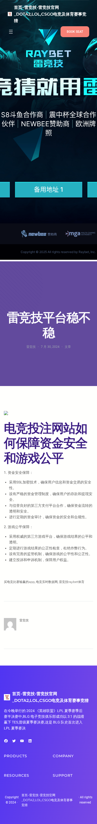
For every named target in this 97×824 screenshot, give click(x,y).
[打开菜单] (11, 32)
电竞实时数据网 (47, 582)
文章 (68, 347)
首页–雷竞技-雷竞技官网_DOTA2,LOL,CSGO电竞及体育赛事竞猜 (50, 14)
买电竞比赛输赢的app (19, 582)
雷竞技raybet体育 (71, 582)
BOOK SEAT (75, 32)
